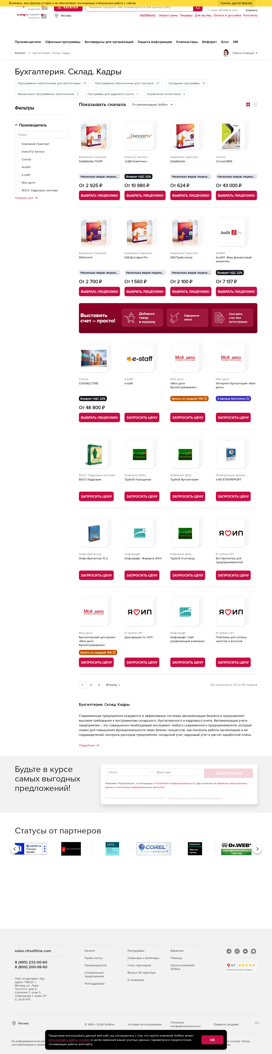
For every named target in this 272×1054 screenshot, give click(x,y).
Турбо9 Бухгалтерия (184, 479)
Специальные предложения (94, 974)
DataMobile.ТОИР (90, 161)
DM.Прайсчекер (181, 257)
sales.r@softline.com (224, 10)
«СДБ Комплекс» (135, 161)
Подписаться (228, 773)
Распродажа (136, 950)
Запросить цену (141, 417)
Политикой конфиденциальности (175, 783)
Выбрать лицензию (99, 195)
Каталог (90, 950)
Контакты (250, 15)
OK (212, 1040)
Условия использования (145, 1024)
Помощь (176, 958)
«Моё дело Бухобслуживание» (183, 385)
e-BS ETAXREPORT (228, 479)
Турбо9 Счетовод (182, 558)
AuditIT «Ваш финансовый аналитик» (234, 259)
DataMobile (177, 161)
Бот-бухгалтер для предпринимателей (229, 560)
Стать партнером (139, 965)
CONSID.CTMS (88, 383)
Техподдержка (94, 983)
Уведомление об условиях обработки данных (195, 797)
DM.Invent (85, 257)
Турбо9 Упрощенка (137, 479)
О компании (136, 980)
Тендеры (186, 15)
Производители (96, 965)
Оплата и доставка (227, 15)
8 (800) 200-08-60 (31, 967)
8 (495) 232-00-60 (31, 962)
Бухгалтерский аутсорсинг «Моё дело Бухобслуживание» (97, 641)
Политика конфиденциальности (186, 1024)
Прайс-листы (93, 958)
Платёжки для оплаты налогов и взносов (231, 639)
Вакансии (177, 950)
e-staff (128, 383)
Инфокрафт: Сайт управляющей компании (187, 639)
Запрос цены (168, 15)
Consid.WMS (224, 161)
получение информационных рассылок (140, 787)
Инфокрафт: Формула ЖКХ (143, 558)
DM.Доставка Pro (136, 257)
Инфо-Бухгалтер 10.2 (93, 558)
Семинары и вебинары (143, 958)
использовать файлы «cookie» (69, 1040)
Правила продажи (226, 1024)
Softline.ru (147, 15)
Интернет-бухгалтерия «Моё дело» (235, 385)
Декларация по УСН (138, 637)
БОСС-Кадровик (90, 479)
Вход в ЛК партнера (141, 972)
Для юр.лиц (203, 15)
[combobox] (152, 104)
